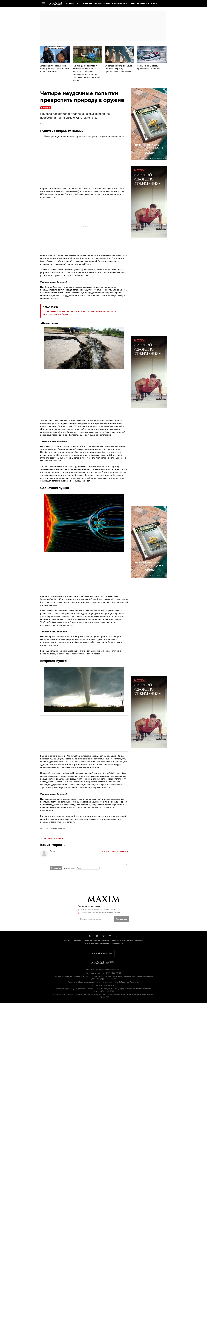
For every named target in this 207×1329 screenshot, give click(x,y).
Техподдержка (117, 944)
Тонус (132, 3)
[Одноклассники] (117, 935)
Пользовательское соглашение (96, 940)
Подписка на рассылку (89, 906)
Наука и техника (92, 3)
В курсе (70, 3)
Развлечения (119, 3)
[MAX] (90, 935)
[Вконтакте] (97, 935)
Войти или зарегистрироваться (114, 851)
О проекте (67, 940)
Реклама (77, 940)
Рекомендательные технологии (96, 944)
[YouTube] (110, 935)
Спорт (107, 3)
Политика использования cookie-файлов (128, 940)
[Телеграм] (103, 935)
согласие (88, 909)
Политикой (86, 912)
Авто (78, 3)
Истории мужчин (147, 3)
